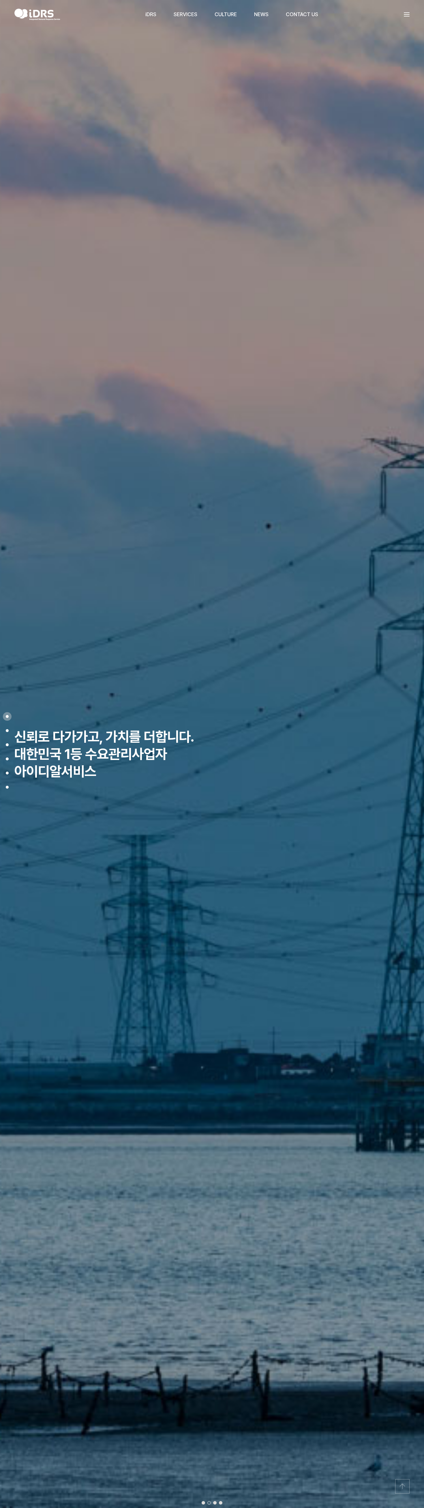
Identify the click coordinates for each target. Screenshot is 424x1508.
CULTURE (226, 14)
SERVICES (185, 14)
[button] (203, 1503)
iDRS (150, 14)
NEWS (261, 14)
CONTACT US (302, 14)
